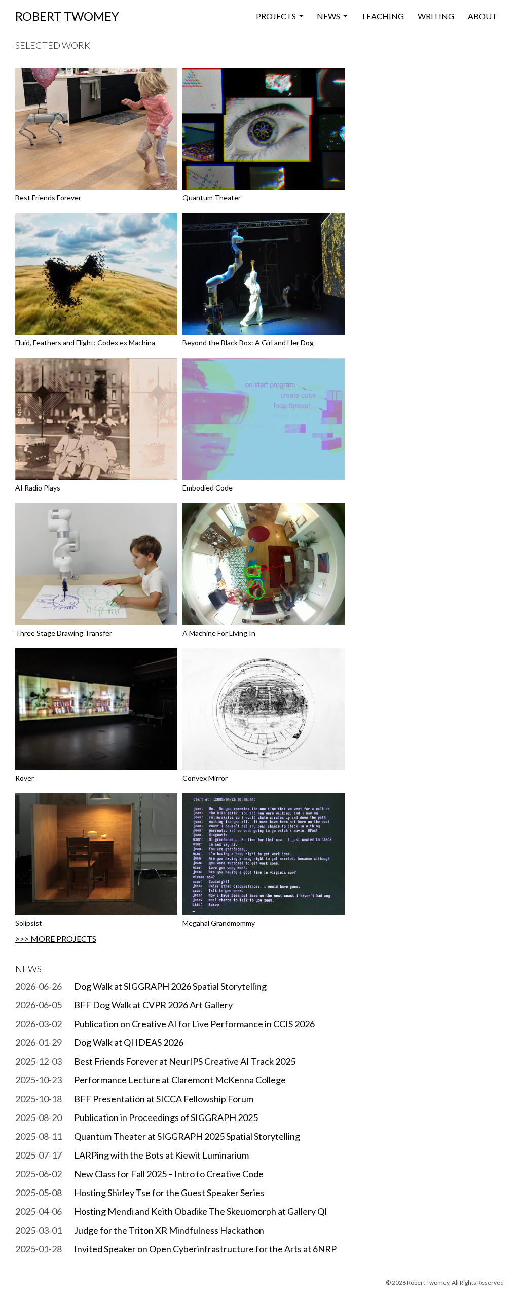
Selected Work (52, 45)
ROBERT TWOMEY (67, 16)
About (482, 16)
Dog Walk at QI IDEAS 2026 (128, 1042)
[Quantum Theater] (263, 128)
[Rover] (96, 708)
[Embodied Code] (263, 418)
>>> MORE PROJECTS (55, 938)
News (328, 16)
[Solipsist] (96, 853)
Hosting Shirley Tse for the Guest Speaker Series (169, 1192)
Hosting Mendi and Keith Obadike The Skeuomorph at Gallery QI (200, 1211)
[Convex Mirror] (263, 708)
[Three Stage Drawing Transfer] (96, 563)
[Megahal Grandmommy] (263, 853)
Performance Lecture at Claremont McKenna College (180, 1080)
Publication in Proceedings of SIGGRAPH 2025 (166, 1117)
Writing (436, 16)
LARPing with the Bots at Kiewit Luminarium (161, 1155)
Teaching (382, 16)
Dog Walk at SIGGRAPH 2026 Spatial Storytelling (170, 986)
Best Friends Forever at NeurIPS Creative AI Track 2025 (184, 1061)
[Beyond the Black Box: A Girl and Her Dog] (263, 273)
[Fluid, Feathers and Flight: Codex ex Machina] (96, 273)
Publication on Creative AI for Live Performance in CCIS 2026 (194, 1023)
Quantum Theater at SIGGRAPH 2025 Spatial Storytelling (187, 1136)
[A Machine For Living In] (263, 563)
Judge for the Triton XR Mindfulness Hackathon (169, 1230)
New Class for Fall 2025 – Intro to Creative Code (169, 1173)
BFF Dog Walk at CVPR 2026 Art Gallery (153, 1004)
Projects (276, 16)
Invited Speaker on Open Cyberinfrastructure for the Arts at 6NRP (205, 1248)
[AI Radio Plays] (96, 418)
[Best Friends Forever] (96, 128)
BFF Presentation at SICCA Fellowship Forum (163, 1098)
